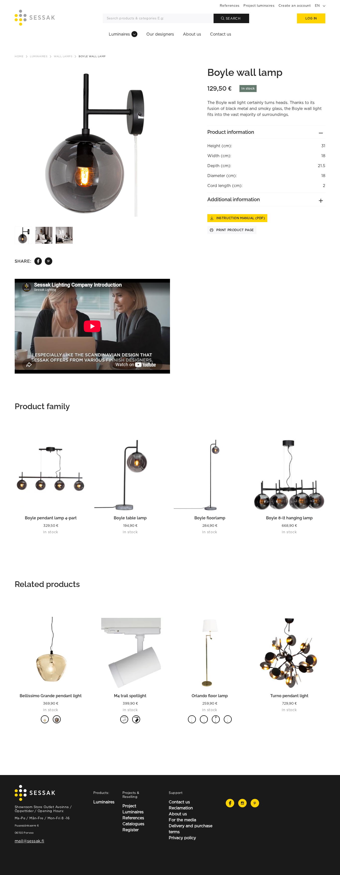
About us (192, 34)
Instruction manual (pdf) (240, 218)
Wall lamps (63, 56)
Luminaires (119, 34)
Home (19, 56)
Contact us (220, 34)
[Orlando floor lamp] (210, 653)
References (229, 5)
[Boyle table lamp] (130, 475)
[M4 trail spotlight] (130, 653)
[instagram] (242, 803)
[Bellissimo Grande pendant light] (51, 653)
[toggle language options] (324, 5)
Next (168, 130)
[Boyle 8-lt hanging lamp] (289, 475)
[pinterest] (48, 261)
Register (130, 829)
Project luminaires (259, 5)
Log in (311, 18)
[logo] (35, 18)
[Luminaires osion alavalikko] (134, 34)
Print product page (235, 230)
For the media (182, 820)
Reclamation (181, 808)
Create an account (295, 5)
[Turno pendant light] (289, 653)
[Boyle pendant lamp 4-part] (51, 475)
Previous (16, 130)
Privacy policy (182, 837)
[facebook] (38, 261)
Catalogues (133, 824)
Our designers (160, 34)
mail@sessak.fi (29, 841)
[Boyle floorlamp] (210, 475)
